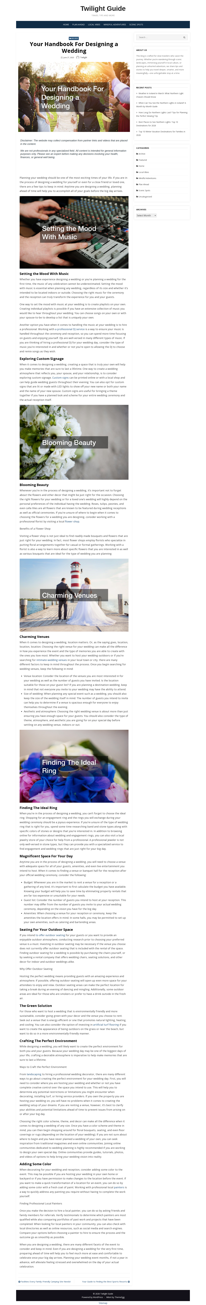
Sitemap (103, 1303)
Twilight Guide (103, 8)
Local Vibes (94, 24)
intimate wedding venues (51, 660)
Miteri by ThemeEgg (115, 1297)
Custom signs (60, 377)
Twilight (83, 57)
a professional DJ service (70, 329)
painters (119, 1187)
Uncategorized (145, 196)
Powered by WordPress (92, 1297)
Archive (74, 38)
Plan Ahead (78, 24)
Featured (143, 160)
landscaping (34, 1074)
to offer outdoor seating (50, 935)
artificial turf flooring (106, 1024)
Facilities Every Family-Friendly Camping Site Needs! (46, 1281)
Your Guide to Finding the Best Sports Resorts (104, 1281)
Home (66, 24)
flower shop (72, 521)
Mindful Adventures (115, 24)
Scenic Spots (136, 24)
